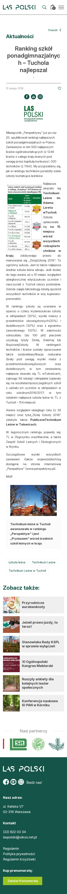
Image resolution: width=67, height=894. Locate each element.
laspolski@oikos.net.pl (20, 837)
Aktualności (20, 36)
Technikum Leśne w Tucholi (27, 570)
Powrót (53, 30)
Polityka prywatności (19, 854)
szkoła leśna (17, 562)
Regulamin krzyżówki (19, 859)
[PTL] (56, 744)
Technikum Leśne (43, 562)
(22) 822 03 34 (14, 832)
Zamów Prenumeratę (22, 881)
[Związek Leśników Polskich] (37, 744)
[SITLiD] (17, 744)
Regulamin (11, 848)
